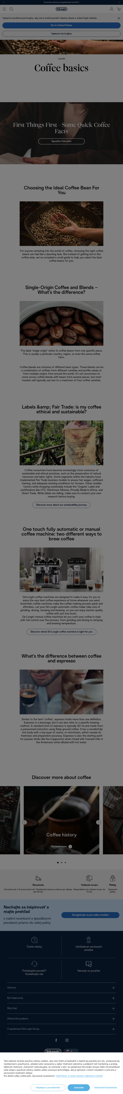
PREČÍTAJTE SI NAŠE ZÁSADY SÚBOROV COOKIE (79, 1076)
